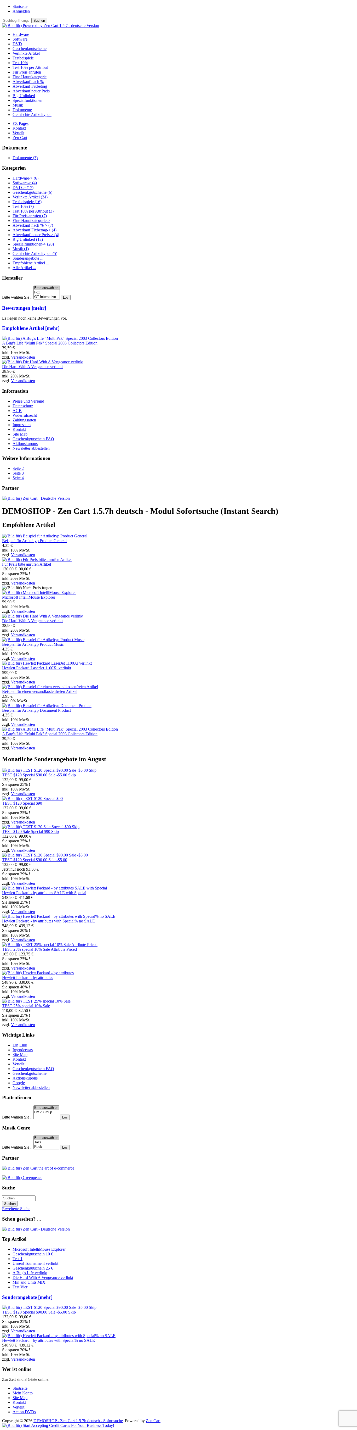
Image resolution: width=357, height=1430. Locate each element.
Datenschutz (23, 406)
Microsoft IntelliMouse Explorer (28, 597)
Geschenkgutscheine (30, 48)
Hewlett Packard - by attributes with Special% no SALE (48, 921)
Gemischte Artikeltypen (32, 114)
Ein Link (20, 1045)
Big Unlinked (24, 95)
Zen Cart (20, 137)
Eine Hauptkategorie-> (31, 220)
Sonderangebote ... (28, 258)
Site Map (20, 434)
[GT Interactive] (47, 297)
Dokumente (22, 110)
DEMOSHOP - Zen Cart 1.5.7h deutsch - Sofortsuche (78, 1420)
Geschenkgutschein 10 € (33, 1254)
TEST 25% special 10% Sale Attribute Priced (39, 949)
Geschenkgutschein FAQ (33, 439)
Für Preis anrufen (27, 72)
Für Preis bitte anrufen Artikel (26, 564)
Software (20, 39)
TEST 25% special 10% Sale (26, 1006)
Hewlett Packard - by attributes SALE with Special (44, 893)
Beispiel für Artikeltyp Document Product (36, 710)
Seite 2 (18, 468)
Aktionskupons (25, 443)
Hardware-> (25, 178)
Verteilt (18, 133)
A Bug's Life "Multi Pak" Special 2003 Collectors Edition (49, 343)
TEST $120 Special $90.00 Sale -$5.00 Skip (39, 775)
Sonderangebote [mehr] (27, 1297)
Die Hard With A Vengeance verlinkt (32, 366)
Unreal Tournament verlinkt (35, 1263)
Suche (8, 1187)
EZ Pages (20, 123)
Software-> (25, 183)
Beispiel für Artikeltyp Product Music (33, 644)
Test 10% (20, 62)
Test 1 (17, 1258)
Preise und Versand (28, 401)
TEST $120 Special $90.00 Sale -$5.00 (34, 860)
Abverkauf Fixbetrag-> (34, 230)
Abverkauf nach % (28, 81)
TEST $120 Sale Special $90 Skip (30, 831)
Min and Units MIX (29, 1282)
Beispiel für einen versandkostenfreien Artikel (39, 691)
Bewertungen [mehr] (24, 308)
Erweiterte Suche (16, 1208)
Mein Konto (23, 1393)
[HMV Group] (46, 1112)
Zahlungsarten (24, 420)
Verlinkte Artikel (26, 53)
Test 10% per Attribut (30, 67)
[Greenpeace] (22, 1177)
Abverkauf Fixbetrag (30, 86)
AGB (17, 410)
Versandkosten (23, 357)
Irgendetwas (23, 1050)
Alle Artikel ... (24, 267)
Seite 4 (18, 478)
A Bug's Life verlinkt (30, 1273)
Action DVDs (24, 1412)
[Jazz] (46, 1142)
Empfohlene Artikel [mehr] (31, 328)
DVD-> (23, 187)
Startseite (20, 6)
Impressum (22, 424)
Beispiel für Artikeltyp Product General (34, 540)
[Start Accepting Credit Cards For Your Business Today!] (58, 1425)
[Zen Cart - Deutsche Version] (36, 498)
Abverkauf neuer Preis (31, 91)
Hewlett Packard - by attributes (27, 977)
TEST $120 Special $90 (22, 803)
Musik (18, 105)
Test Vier (20, 1287)
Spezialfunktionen (27, 100)
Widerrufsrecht (25, 415)
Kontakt (19, 128)
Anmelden (21, 11)
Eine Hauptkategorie (30, 77)
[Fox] (47, 292)
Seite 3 (18, 473)
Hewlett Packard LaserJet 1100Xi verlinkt (36, 668)
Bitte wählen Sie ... (17, 297)
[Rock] (46, 1147)
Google (19, 1083)
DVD (17, 44)
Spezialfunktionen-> (33, 244)
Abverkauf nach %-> (33, 225)
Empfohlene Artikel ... (31, 263)
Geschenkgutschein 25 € (33, 1268)
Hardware (21, 34)
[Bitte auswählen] (47, 288)
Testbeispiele (23, 58)
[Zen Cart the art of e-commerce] (38, 1168)
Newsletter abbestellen (31, 448)
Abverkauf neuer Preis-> (36, 234)
